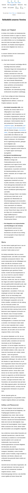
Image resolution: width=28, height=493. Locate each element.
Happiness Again (9, 125)
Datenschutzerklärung (4, 488)
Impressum (21, 488)
